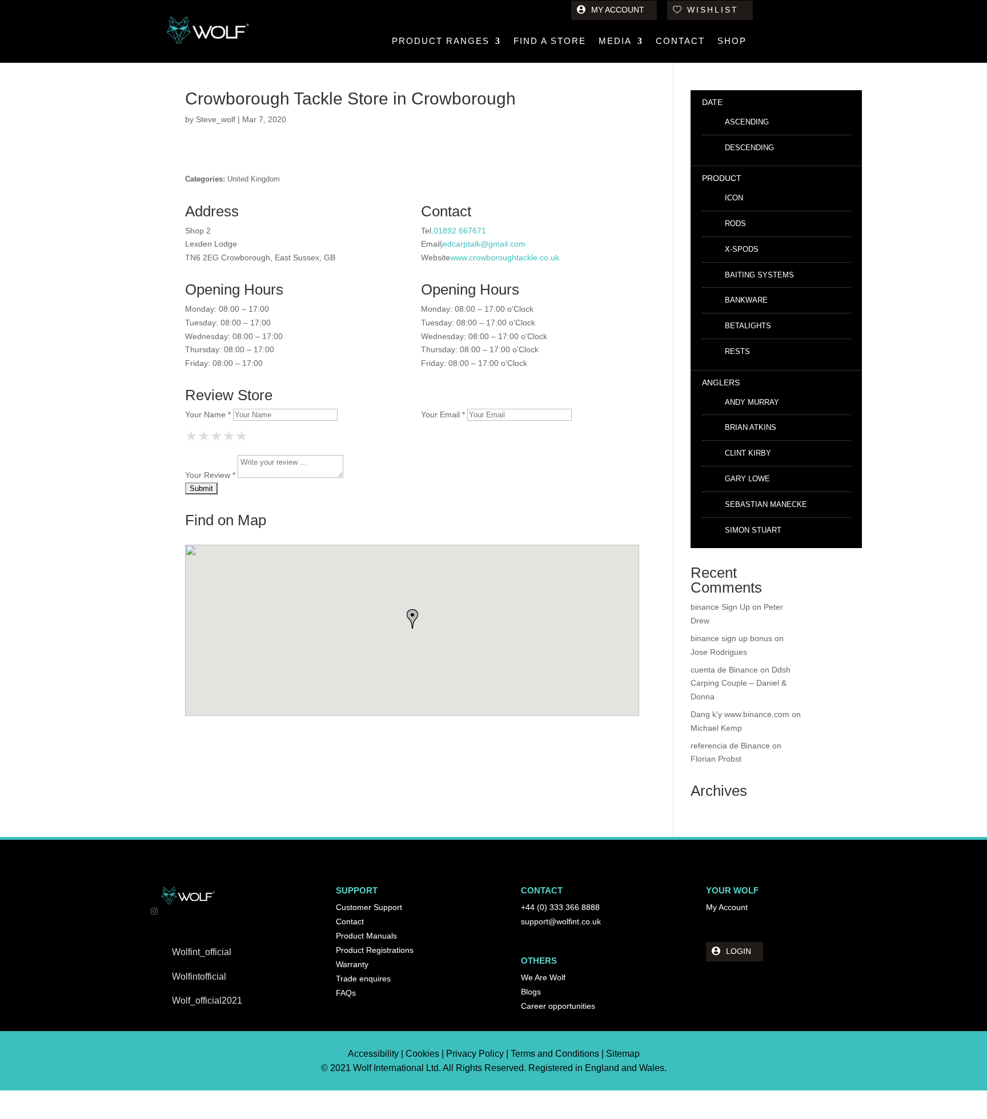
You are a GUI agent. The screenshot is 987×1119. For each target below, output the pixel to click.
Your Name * (208, 414)
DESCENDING (749, 147)
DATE (712, 102)
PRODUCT (721, 178)
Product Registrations (375, 950)
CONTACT (680, 41)
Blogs (531, 991)
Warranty (352, 964)
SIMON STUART (753, 530)
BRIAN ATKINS (750, 427)
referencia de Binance (730, 745)
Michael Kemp (716, 727)
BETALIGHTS (748, 325)
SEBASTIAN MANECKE (766, 504)
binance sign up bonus (731, 638)
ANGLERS (721, 382)
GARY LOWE (747, 478)
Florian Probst (716, 758)
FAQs (346, 992)
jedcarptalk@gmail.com (483, 243)
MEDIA (615, 41)
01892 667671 (460, 230)
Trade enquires (363, 978)
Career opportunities (558, 1006)
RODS (735, 223)
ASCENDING (747, 122)
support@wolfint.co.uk (561, 921)
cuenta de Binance (724, 669)
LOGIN (738, 951)
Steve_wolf (215, 119)
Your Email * (443, 414)
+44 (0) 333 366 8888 (560, 907)
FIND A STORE (549, 41)
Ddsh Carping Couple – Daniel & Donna (741, 683)
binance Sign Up (720, 606)
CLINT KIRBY (748, 453)
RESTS (737, 351)
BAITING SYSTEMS (759, 275)
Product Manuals (366, 935)
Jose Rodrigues (719, 652)
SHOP (732, 41)
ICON (734, 198)
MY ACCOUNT (617, 9)
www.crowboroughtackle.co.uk (504, 257)
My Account (727, 907)
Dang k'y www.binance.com (740, 714)
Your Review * (210, 475)
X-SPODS (742, 249)
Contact (350, 921)
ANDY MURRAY (752, 402)
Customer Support (369, 907)
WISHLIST (713, 9)
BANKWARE (746, 300)
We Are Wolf (543, 977)
